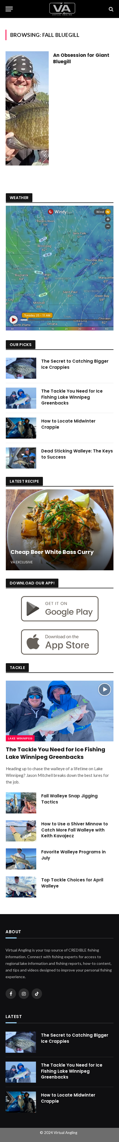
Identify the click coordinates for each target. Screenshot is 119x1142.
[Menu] (9, 9)
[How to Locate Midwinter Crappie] (21, 428)
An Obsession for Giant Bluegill (81, 58)
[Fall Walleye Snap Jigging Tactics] (21, 802)
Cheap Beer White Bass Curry (52, 552)
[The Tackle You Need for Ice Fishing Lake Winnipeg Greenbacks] (21, 398)
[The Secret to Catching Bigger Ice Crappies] (21, 368)
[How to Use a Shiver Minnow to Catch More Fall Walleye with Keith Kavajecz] (21, 830)
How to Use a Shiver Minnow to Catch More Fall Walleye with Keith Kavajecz (74, 830)
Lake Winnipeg (20, 738)
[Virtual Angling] (62, 9)
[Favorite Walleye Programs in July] (21, 858)
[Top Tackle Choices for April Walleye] (21, 886)
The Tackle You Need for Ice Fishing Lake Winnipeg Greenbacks (72, 397)
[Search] (110, 9)
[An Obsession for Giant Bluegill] (27, 108)
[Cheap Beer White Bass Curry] (59, 529)
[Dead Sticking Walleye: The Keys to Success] (21, 458)
